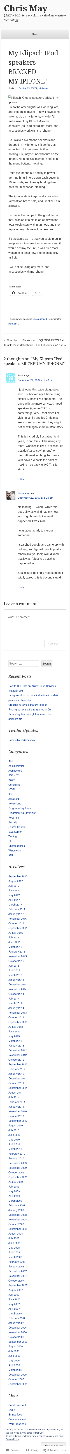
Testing (12, 836)
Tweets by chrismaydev (21, 740)
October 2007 (16, 1280)
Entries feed (15, 1414)
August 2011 (15, 1092)
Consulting (14, 784)
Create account (17, 1405)
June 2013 (14, 1031)
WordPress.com (17, 1424)
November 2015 (17, 956)
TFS (10, 841)
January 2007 (16, 1323)
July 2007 (13, 1294)
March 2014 (15, 1003)
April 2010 (14, 1144)
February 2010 (16, 1153)
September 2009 (17, 1177)
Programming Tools (19, 808)
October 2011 (16, 1083)
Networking (14, 803)
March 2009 (15, 1200)
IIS (9, 794)
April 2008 (14, 1252)
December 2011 (17, 1078)
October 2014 (16, 994)
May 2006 (14, 1360)
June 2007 (14, 1299)
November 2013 (17, 1012)
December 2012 (17, 1050)
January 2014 (16, 1008)
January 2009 (16, 1210)
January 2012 (16, 1073)
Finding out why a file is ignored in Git (29, 709)
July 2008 (13, 1238)
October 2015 (16, 961)
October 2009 (16, 1172)
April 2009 (14, 1196)
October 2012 (16, 1059)
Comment (53, 643)
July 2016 (13, 937)
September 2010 (17, 1120)
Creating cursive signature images (27, 704)
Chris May (25, 8)
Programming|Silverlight (22, 813)
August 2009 (15, 1182)
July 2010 (13, 1130)
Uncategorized (39, 319)
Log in (11, 1410)
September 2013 (17, 1022)
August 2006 (15, 1346)
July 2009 (13, 1186)
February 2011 (16, 1102)
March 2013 (15, 1041)
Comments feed (17, 1419)
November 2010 (17, 1111)
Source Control (16, 827)
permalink (13, 324)
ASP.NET (13, 775)
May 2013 (14, 1036)
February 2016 (16, 951)
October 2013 (16, 1017)
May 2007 (14, 1304)
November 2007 (17, 1276)
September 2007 (17, 1285)
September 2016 (17, 928)
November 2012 (17, 1055)
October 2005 (16, 1379)
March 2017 (15, 904)
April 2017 (14, 900)
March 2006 (15, 1370)
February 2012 (16, 1069)
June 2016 (14, 942)
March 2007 (15, 1313)
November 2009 (17, 1167)
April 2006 (14, 1365)
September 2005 (17, 1384)
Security (13, 822)
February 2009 (16, 1205)
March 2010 (15, 1149)
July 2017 (13, 885)
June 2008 (14, 1243)
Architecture (15, 770)
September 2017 (17, 876)
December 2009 (17, 1163)
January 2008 (16, 1266)
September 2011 (17, 1088)
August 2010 (15, 1125)
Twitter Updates (23, 730)
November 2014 (17, 989)
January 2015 (16, 979)
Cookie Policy (12, 1439)
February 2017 (16, 909)
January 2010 (16, 1158)
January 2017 (16, 914)
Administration (16, 766)
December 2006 (17, 1327)
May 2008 (14, 1247)
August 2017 (15, 881)
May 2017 (14, 895)
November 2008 (17, 1219)
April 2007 (14, 1308)
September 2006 (17, 1341)
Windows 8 (14, 850)
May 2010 (14, 1139)
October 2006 (16, 1337)
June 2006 (14, 1355)
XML (11, 855)
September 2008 (17, 1229)
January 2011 (16, 1106)
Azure (11, 780)
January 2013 (16, 1045)
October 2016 (16, 923)
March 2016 (15, 947)
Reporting (14, 817)
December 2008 (17, 1214)
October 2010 (16, 1116)
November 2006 (17, 1332)
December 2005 (17, 1374)
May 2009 (14, 1191)
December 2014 (17, 984)
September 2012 (17, 1064)
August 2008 (15, 1233)
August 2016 (15, 932)
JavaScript (14, 798)
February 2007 (16, 1318)
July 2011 (13, 1097)
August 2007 (15, 1290)
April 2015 (14, 970)
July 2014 (13, 998)
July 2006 (13, 1351)
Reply (21, 478)
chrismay (43, 88)
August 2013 (15, 1026)
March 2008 (15, 1257)
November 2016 (17, 918)
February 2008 (16, 1261)
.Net (10, 761)
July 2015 (13, 965)
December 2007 (17, 1271)
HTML (11, 789)
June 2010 (14, 1135)
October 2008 (16, 1224)
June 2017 (14, 890)
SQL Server (15, 831)
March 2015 (15, 975)
